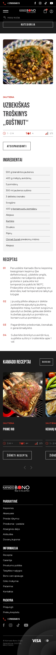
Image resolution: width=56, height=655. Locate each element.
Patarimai (8, 586)
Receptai (7, 555)
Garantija (7, 560)
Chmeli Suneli (13, 239)
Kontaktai (8, 592)
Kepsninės (8, 508)
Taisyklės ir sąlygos (12, 571)
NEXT (31, 468)
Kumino (10, 221)
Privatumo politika (12, 565)
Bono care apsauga (13, 576)
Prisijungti (8, 607)
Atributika (8, 534)
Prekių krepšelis (11, 612)
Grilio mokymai (11, 581)
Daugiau (46, 362)
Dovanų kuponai (11, 539)
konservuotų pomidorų (25, 208)
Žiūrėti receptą (17, 455)
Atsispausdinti (17, 146)
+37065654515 (13, 3)
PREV (25, 468)
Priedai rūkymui (11, 519)
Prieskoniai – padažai (13, 524)
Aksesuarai (8, 513)
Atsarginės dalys (11, 529)
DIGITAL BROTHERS (12, 644)
